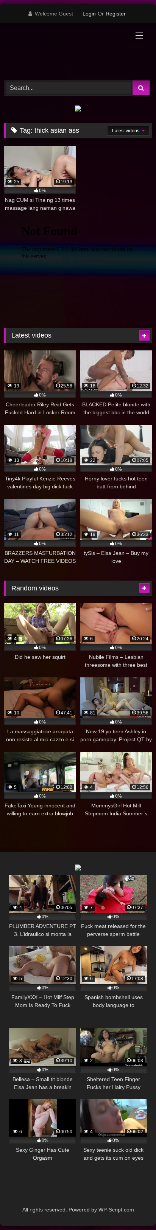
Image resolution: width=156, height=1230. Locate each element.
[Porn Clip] (64, 50)
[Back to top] (132, 1207)
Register (116, 14)
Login (89, 14)
